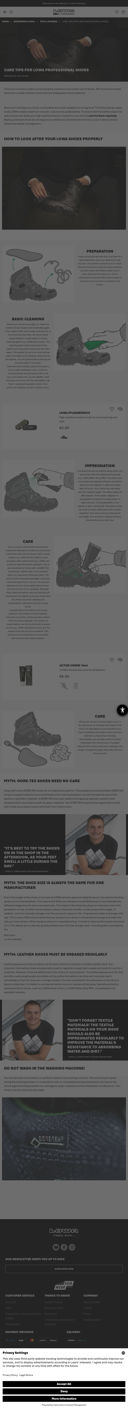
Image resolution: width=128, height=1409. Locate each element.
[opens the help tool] (122, 710)
